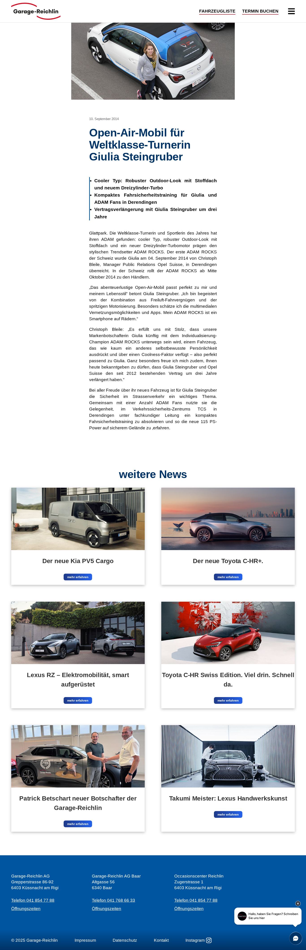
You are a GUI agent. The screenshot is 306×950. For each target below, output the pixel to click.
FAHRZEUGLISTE (217, 11)
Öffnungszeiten (26, 908)
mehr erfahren (77, 577)
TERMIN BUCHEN (260, 11)
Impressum (85, 940)
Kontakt (161, 940)
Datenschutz (125, 940)
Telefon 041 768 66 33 (113, 900)
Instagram (195, 940)
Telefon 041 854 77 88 (32, 900)
